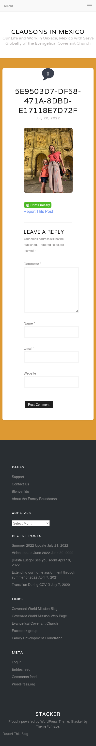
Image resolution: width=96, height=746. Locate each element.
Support (18, 476)
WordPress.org (23, 684)
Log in (16, 661)
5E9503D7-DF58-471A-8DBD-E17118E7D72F (48, 101)
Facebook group (24, 630)
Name (29, 323)
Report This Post (38, 211)
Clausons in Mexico (48, 32)
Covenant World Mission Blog (35, 608)
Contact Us (20, 483)
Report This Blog (15, 733)
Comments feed (24, 676)
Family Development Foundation (37, 637)
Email (29, 348)
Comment (32, 263)
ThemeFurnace (47, 726)
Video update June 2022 (31, 552)
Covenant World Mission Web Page (39, 615)
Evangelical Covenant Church (35, 623)
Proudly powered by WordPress (33, 721)
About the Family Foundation (34, 498)
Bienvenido (20, 491)
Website (30, 373)
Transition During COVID (31, 584)
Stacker (48, 714)
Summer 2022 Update (29, 545)
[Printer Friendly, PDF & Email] (38, 204)
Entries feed (21, 669)
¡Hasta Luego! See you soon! (34, 559)
